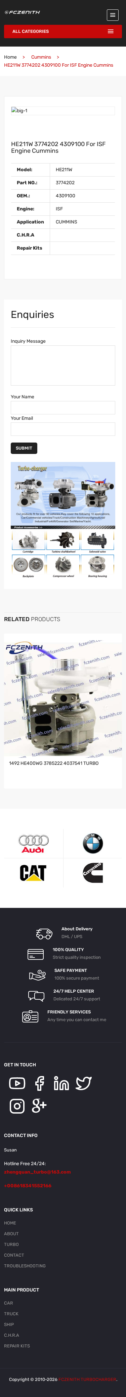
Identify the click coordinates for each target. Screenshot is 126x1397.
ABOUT (11, 1233)
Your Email (22, 418)
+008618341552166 (27, 1186)
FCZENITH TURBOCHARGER (87, 1379)
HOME (10, 1222)
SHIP (9, 1324)
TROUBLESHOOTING (25, 1265)
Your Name (22, 397)
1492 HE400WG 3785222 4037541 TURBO (53, 763)
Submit (24, 448)
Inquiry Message (28, 341)
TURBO (11, 1244)
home (10, 57)
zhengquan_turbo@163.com (37, 1172)
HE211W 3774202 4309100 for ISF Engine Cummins (58, 147)
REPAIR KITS (17, 1345)
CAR (8, 1303)
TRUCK (11, 1313)
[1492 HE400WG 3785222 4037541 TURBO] (63, 699)
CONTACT (14, 1255)
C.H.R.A (11, 1335)
